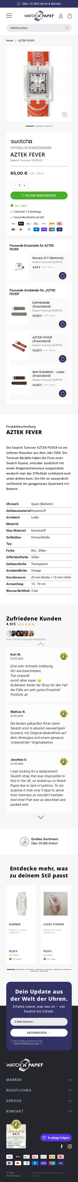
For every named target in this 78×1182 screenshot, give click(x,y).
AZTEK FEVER (26, 40)
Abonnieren (37, 1032)
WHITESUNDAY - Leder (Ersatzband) (48, 373)
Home (9, 40)
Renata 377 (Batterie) (48, 258)
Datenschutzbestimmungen (26, 1043)
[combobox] (39, 28)
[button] (70, 16)
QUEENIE (15, 924)
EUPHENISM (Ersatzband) (41, 304)
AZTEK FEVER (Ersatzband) (42, 339)
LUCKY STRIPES (53, 924)
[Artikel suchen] (67, 28)
